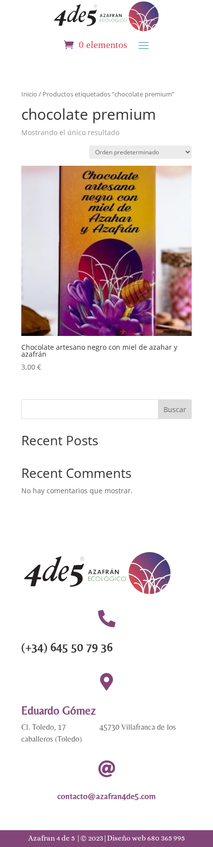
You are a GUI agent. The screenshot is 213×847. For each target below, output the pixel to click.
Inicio (29, 94)
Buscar (174, 409)
